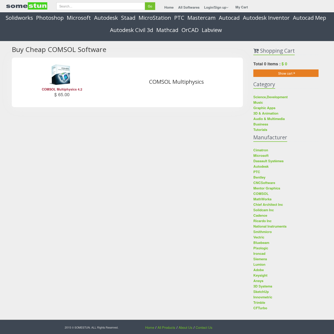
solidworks (19, 17)
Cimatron (260, 149)
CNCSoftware (264, 182)
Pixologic (260, 248)
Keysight (260, 275)
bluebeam (261, 242)
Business (260, 124)
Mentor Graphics (266, 188)
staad (128, 17)
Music (258, 102)
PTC (179, 17)
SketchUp (261, 291)
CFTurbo (260, 307)
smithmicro (262, 231)
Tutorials (260, 129)
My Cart (241, 7)
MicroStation (155, 17)
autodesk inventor (266, 17)
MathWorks (262, 198)
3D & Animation (265, 113)
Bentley (259, 177)
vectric (258, 237)
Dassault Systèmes (268, 160)
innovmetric (262, 297)
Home (169, 7)
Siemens (260, 258)
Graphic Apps (264, 107)
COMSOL (261, 193)
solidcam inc (263, 209)
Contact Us (204, 327)
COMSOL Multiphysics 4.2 (62, 89)
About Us (185, 327)
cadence (260, 215)
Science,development (270, 96)
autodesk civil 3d (131, 30)
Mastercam (201, 17)
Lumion (259, 264)
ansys (258, 280)
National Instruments (270, 226)
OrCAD (190, 30)
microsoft (79, 17)
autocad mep (309, 17)
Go (150, 6)
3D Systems (262, 286)
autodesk (106, 17)
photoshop (50, 17)
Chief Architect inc (268, 204)
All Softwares (188, 7)
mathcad (167, 30)
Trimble (259, 302)
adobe (258, 269)
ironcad (259, 253)
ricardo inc (262, 220)
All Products (166, 327)
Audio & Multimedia (269, 118)
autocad (229, 17)
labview (212, 30)
